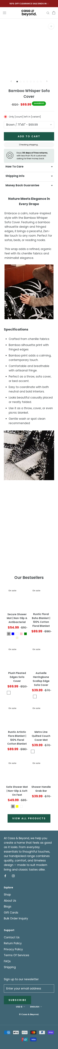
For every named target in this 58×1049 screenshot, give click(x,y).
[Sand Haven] (25, 692)
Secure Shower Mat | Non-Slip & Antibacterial (17, 618)
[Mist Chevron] (43, 696)
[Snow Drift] (13, 692)
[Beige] (17, 638)
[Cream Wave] (35, 696)
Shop (7, 894)
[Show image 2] (20, 81)
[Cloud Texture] (17, 692)
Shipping (10, 967)
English (34, 1006)
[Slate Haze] (41, 751)
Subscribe (17, 1000)
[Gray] (8, 634)
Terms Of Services (16, 955)
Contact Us (11, 937)
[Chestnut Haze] (37, 751)
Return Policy (13, 943)
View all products (29, 818)
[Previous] (11, 81)
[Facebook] (5, 876)
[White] (17, 634)
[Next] (46, 81)
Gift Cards (11, 912)
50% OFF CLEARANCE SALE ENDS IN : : (29, 3)
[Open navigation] (4, 12)
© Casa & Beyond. (29, 1014)
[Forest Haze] (45, 751)
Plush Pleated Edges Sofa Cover (17, 677)
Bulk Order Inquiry (16, 918)
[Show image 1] (17, 81)
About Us (10, 901)
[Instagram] (13, 876)
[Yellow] (17, 806)
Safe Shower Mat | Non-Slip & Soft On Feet (17, 791)
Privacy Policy (13, 949)
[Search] (48, 12)
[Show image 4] (27, 81)
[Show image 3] (24, 81)
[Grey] (13, 806)
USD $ (19, 1006)
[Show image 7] (37, 81)
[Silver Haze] (49, 751)
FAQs (7, 961)
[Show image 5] (30, 81)
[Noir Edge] (47, 696)
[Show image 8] (41, 81)
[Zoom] (51, 26)
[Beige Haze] (32, 751)
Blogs (7, 906)
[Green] (25, 634)
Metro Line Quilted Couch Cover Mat (41, 736)
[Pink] (21, 634)
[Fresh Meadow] (21, 692)
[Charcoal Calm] (8, 692)
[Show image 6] (34, 81)
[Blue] (13, 634)
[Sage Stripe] (39, 696)
